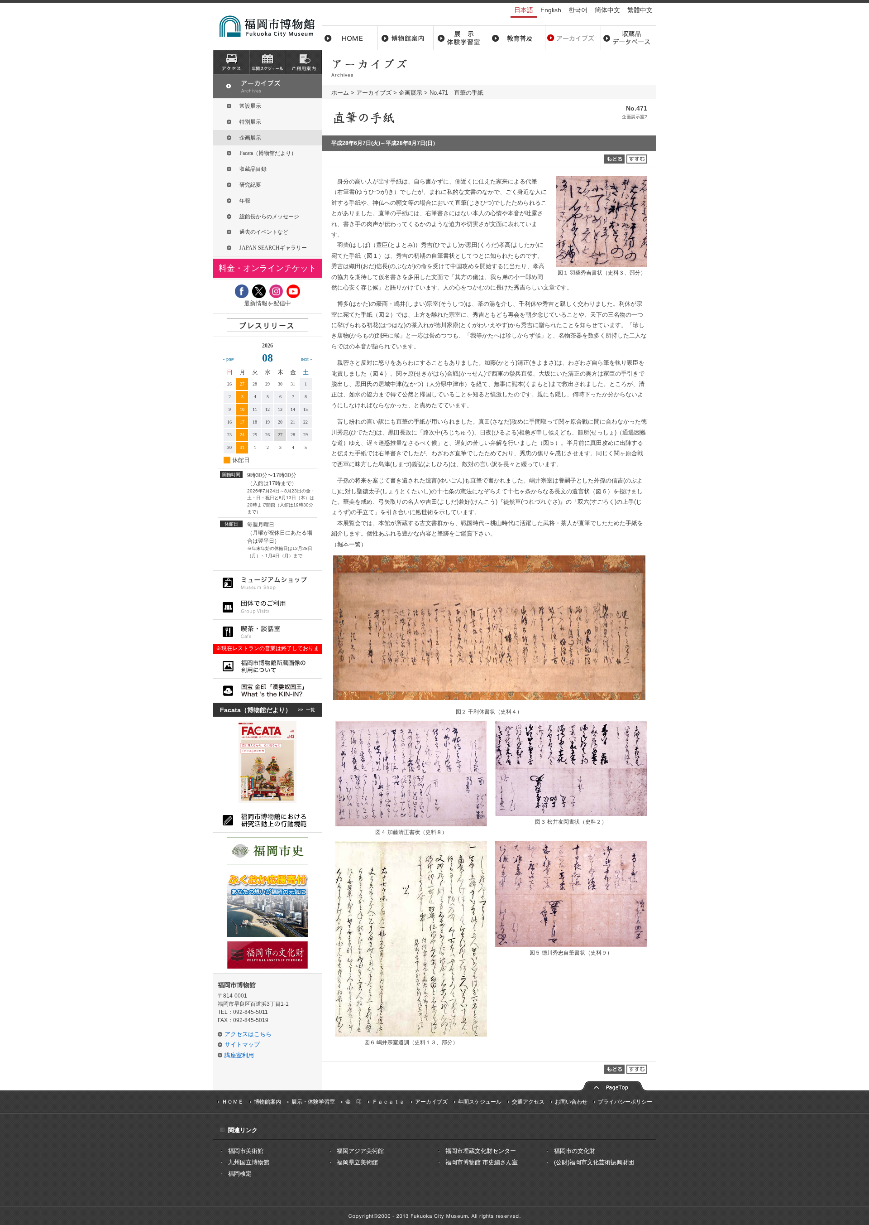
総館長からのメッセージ (269, 216)
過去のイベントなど (263, 232)
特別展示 (250, 122)
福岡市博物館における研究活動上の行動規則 (267, 820)
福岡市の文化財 (574, 1151)
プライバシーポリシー (625, 1102)
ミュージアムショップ (267, 583)
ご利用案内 (304, 62)
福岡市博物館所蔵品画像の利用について (267, 666)
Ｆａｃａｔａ (388, 1102)
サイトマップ (242, 1044)
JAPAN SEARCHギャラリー (273, 248)
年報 (244, 201)
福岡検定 (240, 1173)
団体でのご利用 (267, 607)
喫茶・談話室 (267, 632)
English (550, 10)
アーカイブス (573, 38)
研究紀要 (250, 185)
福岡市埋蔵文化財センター (480, 1151)
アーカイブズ (374, 92)
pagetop (613, 1085)
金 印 (353, 1102)
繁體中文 (640, 10)
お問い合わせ (571, 1102)
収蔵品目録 (253, 169)
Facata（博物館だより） (267, 153)
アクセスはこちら (248, 1034)
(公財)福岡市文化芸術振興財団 (594, 1162)
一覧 (310, 709)
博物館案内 (406, 38)
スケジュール (267, 62)
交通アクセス (528, 1102)
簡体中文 (607, 10)
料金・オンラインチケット (267, 268)
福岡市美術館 (245, 1151)
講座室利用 (239, 1055)
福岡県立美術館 (357, 1162)
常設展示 (250, 106)
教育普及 (517, 38)
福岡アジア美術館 (360, 1151)
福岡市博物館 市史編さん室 (481, 1162)
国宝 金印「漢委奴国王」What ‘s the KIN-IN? (267, 691)
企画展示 (410, 92)
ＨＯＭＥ (233, 1102)
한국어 (577, 10)
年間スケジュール (479, 1102)
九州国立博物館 (248, 1162)
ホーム (350, 38)
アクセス (231, 62)
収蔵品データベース (628, 38)
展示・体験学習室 (461, 38)
